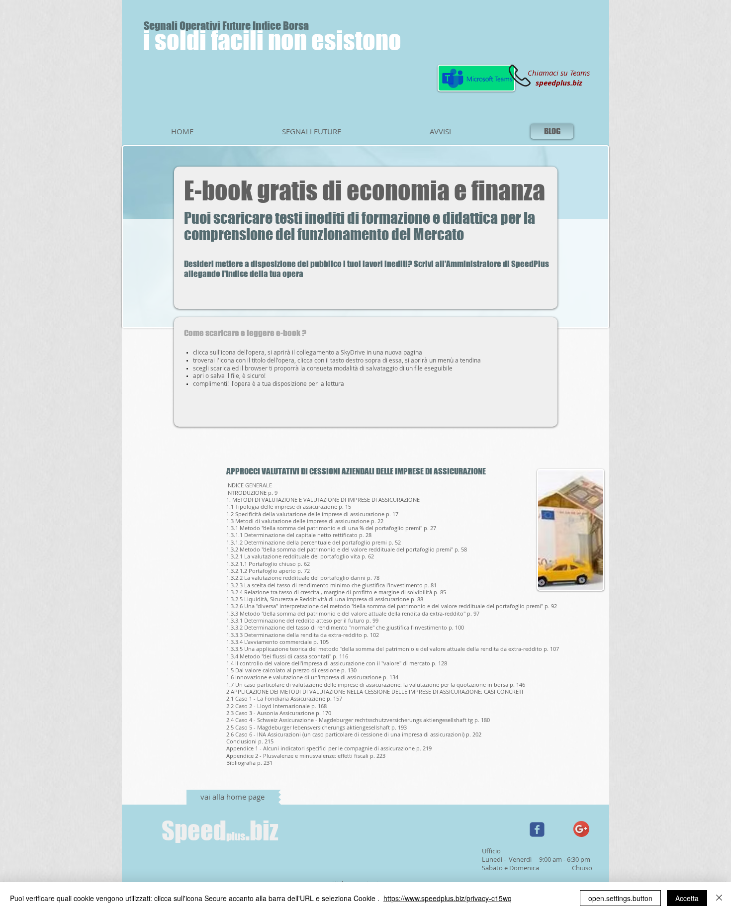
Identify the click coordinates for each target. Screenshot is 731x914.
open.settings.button (620, 898)
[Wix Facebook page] (537, 829)
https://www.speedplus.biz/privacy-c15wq (447, 898)
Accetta (687, 898)
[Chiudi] (719, 898)
